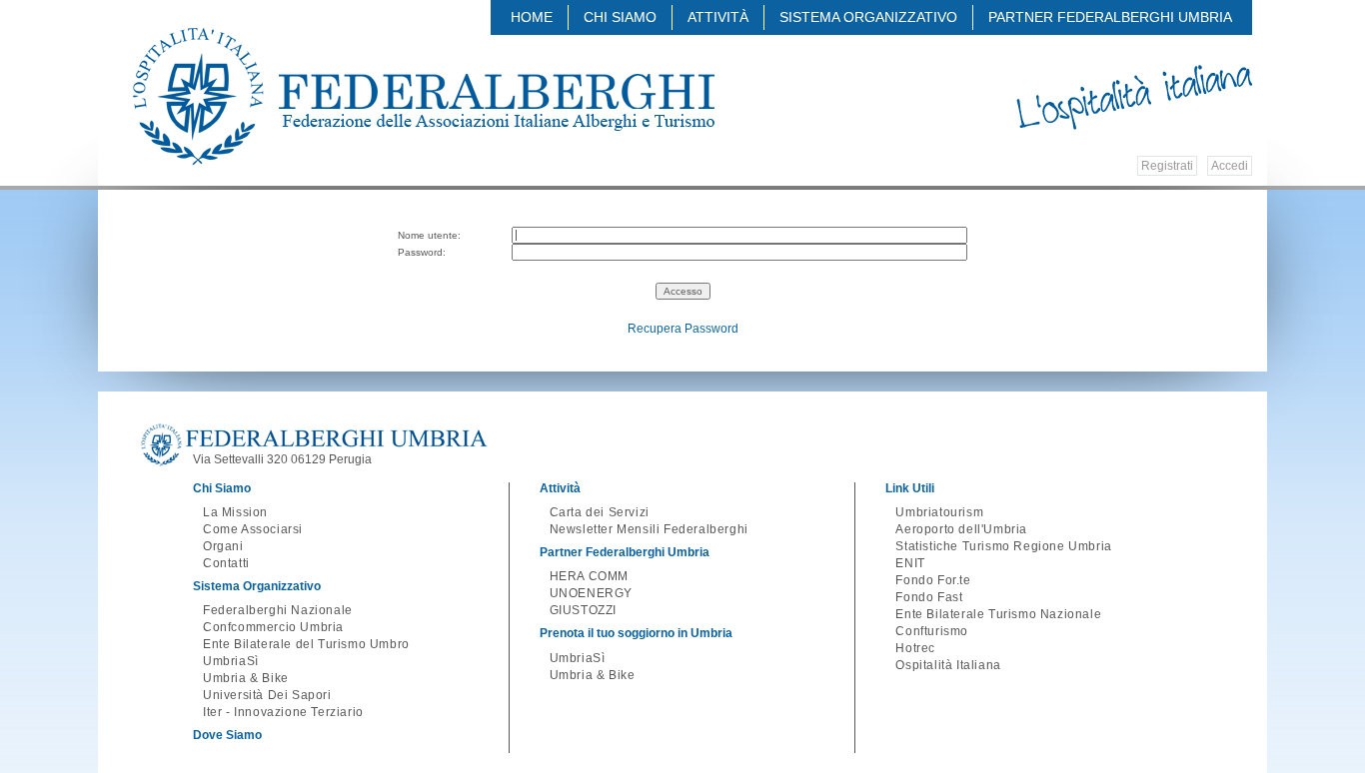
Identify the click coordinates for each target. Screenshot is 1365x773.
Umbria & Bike (246, 678)
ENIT (909, 563)
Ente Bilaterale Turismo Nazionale (998, 614)
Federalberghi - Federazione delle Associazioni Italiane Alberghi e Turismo (423, 97)
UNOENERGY (591, 593)
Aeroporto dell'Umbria (961, 529)
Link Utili (909, 488)
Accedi (1229, 166)
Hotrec (915, 648)
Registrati (1167, 166)
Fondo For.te (932, 580)
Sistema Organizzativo (868, 17)
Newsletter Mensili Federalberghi (649, 529)
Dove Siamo (227, 735)
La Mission (235, 512)
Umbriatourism (939, 512)
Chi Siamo (620, 17)
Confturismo (931, 631)
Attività (717, 17)
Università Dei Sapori (267, 695)
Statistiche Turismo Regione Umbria (1003, 546)
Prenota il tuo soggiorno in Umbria (636, 633)
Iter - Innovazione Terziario (283, 712)
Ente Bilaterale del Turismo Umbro (306, 644)
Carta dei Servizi (600, 512)
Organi (223, 546)
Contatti (226, 563)
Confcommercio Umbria (273, 627)
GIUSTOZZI (583, 610)
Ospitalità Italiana (947, 665)
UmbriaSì (231, 661)
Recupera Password (683, 329)
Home (532, 17)
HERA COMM (589, 576)
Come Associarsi (253, 529)
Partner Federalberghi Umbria (1110, 17)
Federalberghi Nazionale (278, 610)
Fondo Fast (928, 597)
